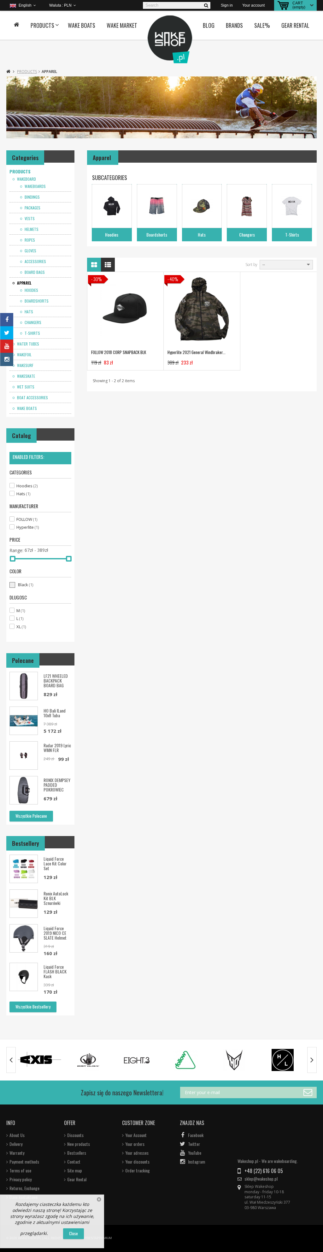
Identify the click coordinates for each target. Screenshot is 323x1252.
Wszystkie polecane (31, 816)
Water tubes (27, 344)
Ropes (29, 240)
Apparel (23, 283)
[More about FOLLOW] (185, 1060)
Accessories (35, 261)
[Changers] (247, 206)
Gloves (30, 251)
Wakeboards (35, 186)
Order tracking (137, 1170)
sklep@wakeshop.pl (261, 1179)
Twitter (194, 1144)
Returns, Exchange (24, 1188)
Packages (32, 208)
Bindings (32, 197)
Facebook (195, 1135)
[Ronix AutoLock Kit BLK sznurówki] (24, 904)
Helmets (31, 229)
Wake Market (122, 25)
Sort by (251, 265)
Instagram (196, 1161)
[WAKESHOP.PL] (170, 39)
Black (25, 584)
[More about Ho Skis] (234, 1060)
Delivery (15, 1144)
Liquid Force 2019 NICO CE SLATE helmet (55, 933)
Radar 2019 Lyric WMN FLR (57, 747)
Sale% (262, 25)
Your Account (136, 1135)
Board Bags (34, 272)
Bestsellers (76, 1153)
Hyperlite (27, 527)
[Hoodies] (112, 206)
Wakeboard (26, 179)
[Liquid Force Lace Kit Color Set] (24, 869)
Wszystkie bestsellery (32, 1006)
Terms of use (20, 1170)
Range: (16, 550)
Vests (29, 218)
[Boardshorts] (157, 206)
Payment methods (24, 1161)
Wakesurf (24, 365)
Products (42, 25)
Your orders (134, 1144)
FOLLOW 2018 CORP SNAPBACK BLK (118, 352)
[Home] (16, 25)
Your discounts (137, 1161)
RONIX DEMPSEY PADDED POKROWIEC (57, 785)
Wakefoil (24, 355)
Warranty (16, 1153)
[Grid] (94, 265)
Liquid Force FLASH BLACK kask (55, 971)
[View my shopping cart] (283, 5)
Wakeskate (25, 376)
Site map (74, 1170)
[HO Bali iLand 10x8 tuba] (24, 721)
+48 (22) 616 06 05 (263, 1170)
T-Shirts (32, 333)
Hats (28, 312)
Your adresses (137, 1153)
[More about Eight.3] (137, 1060)
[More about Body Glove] (88, 1060)
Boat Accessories (32, 398)
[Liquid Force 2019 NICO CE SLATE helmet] (24, 938)
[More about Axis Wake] (39, 1060)
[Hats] (202, 206)
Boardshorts (36, 301)
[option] (39, 1060)
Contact (73, 1161)
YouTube (194, 1153)
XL (21, 626)
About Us (17, 1135)
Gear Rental (295, 25)
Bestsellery (25, 843)
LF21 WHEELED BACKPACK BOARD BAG (56, 680)
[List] (108, 265)
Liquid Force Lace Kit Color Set (55, 863)
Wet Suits (25, 387)
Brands (234, 25)
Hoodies (31, 290)
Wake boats (81, 25)
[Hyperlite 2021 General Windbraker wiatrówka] (201, 310)
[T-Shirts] (292, 206)
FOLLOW (26, 519)
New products (78, 1144)
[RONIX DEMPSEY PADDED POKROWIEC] (24, 790)
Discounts (75, 1135)
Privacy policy (20, 1179)
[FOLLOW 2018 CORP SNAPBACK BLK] (125, 310)
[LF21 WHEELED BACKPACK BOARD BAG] (24, 686)
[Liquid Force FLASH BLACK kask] (24, 977)
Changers (32, 322)
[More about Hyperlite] (282, 1060)
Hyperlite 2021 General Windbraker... (196, 352)
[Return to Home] (8, 71)
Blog (208, 25)
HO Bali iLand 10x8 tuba (55, 713)
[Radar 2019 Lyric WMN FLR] (24, 755)
